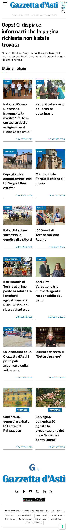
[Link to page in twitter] (51, 491)
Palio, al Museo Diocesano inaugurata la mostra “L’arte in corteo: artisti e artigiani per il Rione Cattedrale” (17, 118)
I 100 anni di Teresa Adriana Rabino (47, 234)
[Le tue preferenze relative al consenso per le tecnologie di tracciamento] (62, 526)
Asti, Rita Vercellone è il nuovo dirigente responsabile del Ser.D (49, 291)
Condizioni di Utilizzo (34, 523)
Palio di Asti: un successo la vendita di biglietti (17, 234)
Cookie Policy (56, 519)
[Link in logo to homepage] (34, 478)
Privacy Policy (41, 519)
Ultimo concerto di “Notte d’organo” (50, 354)
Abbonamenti (41, 515)
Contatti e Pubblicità (25, 515)
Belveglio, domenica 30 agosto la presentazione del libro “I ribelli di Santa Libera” (50, 428)
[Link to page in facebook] (24, 491)
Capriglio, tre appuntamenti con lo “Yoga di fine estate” (17, 181)
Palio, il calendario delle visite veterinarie (50, 108)
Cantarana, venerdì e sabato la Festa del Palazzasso (16, 423)
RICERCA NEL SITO (63, 3)
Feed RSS (9, 515)
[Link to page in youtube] (30, 491)
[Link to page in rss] (37, 491)
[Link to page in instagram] (17, 491)
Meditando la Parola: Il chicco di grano (50, 178)
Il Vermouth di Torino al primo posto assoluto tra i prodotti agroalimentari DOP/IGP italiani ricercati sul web (17, 295)
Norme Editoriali (25, 519)
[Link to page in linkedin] (44, 491)
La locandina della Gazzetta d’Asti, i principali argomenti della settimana (17, 361)
